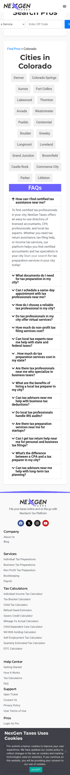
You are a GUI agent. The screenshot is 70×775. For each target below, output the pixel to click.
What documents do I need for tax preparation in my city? (33, 279)
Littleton (44, 178)
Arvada (22, 111)
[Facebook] (21, 523)
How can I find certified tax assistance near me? (35, 200)
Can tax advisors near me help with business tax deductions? (32, 401)
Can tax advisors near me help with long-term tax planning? (32, 471)
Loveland (46, 144)
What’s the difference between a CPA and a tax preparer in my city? (32, 456)
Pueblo (23, 122)
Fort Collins (44, 89)
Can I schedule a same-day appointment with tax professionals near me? (33, 293)
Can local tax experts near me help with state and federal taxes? (32, 342)
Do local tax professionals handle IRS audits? (34, 414)
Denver (19, 77)
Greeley (44, 133)
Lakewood (24, 100)
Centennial (44, 122)
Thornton (46, 100)
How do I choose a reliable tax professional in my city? (35, 306)
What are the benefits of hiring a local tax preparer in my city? (34, 386)
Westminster (44, 111)
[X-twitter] (29, 523)
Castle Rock (19, 166)
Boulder (25, 133)
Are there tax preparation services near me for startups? (32, 427)
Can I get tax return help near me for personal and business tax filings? (35, 441)
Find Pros (13, 48)
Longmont (24, 144)
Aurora (23, 89)
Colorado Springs (44, 77)
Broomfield (50, 155)
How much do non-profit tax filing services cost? (35, 329)
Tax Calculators (15, 588)
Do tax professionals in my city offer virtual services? (35, 317)
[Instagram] (37, 523)
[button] (64, 6)
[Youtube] (45, 523)
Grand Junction (23, 155)
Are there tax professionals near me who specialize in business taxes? (33, 371)
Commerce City (47, 166)
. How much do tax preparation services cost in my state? (33, 357)
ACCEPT (36, 769)
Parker (25, 178)
